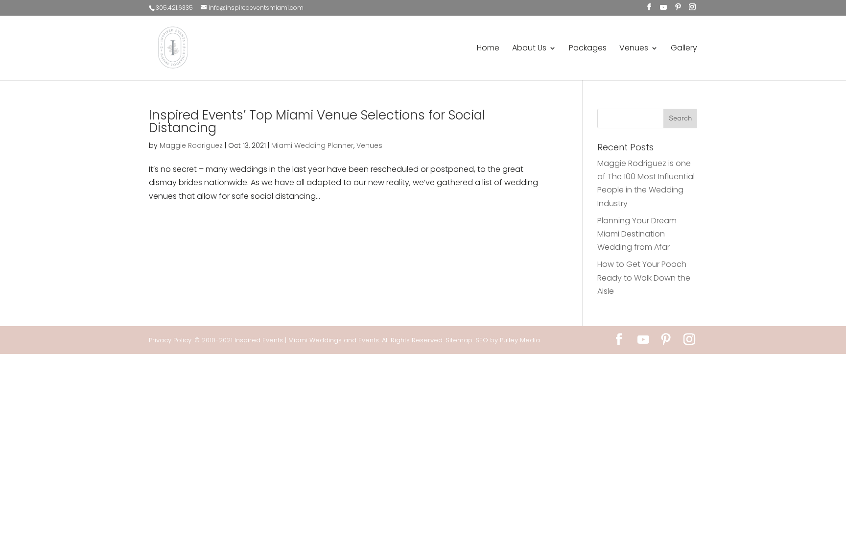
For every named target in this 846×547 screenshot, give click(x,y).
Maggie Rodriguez (191, 145)
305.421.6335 (174, 7)
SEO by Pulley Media (507, 340)
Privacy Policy (170, 340)
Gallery (684, 49)
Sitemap (459, 340)
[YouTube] (663, 7)
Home (488, 49)
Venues (633, 49)
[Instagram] (692, 7)
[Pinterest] (678, 7)
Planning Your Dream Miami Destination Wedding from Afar (637, 234)
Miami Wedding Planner (312, 145)
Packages (588, 49)
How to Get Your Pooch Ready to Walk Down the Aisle (643, 277)
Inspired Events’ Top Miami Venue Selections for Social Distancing (317, 121)
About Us (529, 49)
